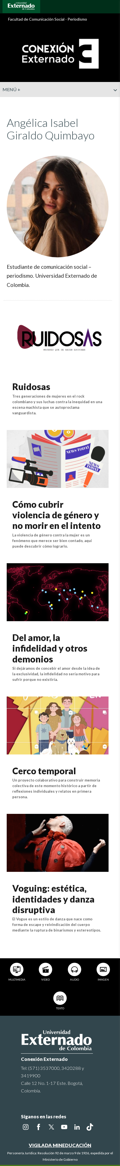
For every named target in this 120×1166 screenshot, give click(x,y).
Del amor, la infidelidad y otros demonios (49, 648)
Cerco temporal (44, 770)
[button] (114, 101)
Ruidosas (31, 386)
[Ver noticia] (58, 340)
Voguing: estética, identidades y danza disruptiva (53, 899)
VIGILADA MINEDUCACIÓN (60, 1145)
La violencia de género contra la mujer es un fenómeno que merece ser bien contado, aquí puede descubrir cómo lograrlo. (52, 540)
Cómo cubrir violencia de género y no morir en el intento (56, 515)
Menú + (12, 89)
